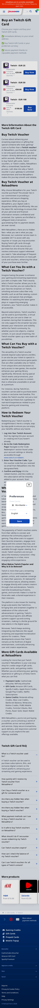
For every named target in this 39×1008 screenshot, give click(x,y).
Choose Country (14, 501)
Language (12, 509)
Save (19, 521)
